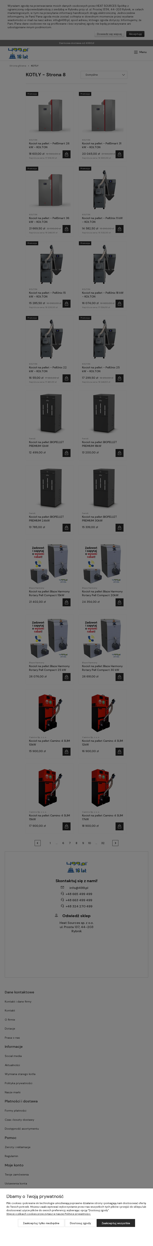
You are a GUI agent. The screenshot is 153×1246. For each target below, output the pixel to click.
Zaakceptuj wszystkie (116, 1223)
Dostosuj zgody (80, 1223)
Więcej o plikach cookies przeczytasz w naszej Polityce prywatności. (48, 1214)
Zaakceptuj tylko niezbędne (41, 1223)
